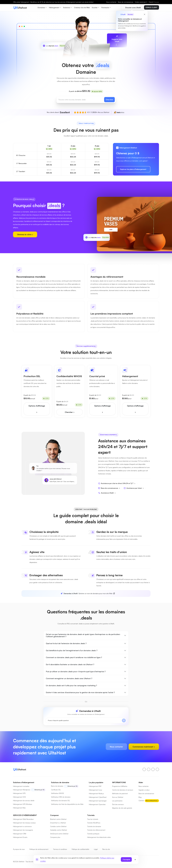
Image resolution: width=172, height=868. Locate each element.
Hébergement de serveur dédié (23, 801)
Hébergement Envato (20, 837)
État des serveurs (118, 804)
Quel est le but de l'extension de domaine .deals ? (66, 643)
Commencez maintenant (143, 747)
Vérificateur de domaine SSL (60, 801)
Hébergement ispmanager (98, 801)
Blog (140, 797)
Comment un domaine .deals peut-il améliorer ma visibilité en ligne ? (74, 657)
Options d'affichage (36, 406)
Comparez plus (55, 837)
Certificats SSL (56, 790)
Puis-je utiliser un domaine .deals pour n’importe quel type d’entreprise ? (76, 671)
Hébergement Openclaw (97, 804)
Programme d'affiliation (119, 786)
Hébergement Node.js (96, 793)
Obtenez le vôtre (24, 234)
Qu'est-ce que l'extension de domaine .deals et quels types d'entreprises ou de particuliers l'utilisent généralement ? (83, 635)
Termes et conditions (60, 849)
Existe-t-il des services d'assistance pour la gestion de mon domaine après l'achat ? (80, 692)
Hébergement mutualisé (21, 786)
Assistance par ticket (134, 488)
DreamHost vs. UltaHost (58, 823)
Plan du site (106, 849)
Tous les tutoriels (92, 819)
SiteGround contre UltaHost (59, 834)
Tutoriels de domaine (94, 826)
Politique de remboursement (38, 849)
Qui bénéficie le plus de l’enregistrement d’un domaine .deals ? (71, 650)
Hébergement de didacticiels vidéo (99, 837)
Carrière (141, 801)
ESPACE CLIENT (151, 7)
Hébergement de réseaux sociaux (24, 823)
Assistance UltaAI (107, 493)
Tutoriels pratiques (93, 834)
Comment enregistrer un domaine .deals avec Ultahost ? (69, 678)
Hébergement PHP (95, 786)
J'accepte (126, 859)
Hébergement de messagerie (23, 830)
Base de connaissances (125, 2)
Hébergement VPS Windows (22, 804)
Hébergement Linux (95, 790)
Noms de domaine (57, 786)
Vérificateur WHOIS (57, 793)
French (154, 2)
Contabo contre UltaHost (58, 826)
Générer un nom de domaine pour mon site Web (88, 593)
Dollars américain (141, 2)
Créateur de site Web (82, 8)
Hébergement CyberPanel (97, 797)
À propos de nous (19, 849)
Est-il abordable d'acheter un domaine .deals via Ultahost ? (70, 664)
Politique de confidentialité (80, 849)
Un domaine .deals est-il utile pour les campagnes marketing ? (71, 685)
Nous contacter (111, 2)
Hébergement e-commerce (22, 826)
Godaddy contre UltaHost (58, 830)
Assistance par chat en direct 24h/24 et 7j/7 (117, 483)
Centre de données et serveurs (122, 790)
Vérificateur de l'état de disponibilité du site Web (67, 804)
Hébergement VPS (19, 793)
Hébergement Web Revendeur (23, 819)
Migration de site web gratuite (122, 808)
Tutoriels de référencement (96, 830)
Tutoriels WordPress (93, 823)
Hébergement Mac (19, 808)
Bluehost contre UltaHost (58, 819)
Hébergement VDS (19, 797)
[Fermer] (135, 859)
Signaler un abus (144, 790)
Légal (96, 849)
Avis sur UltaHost (117, 797)
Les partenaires (117, 801)
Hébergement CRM (19, 834)
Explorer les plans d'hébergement (133, 169)
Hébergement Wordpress (21, 790)
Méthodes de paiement (120, 793)
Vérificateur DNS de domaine (60, 797)
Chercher (109, 100)
